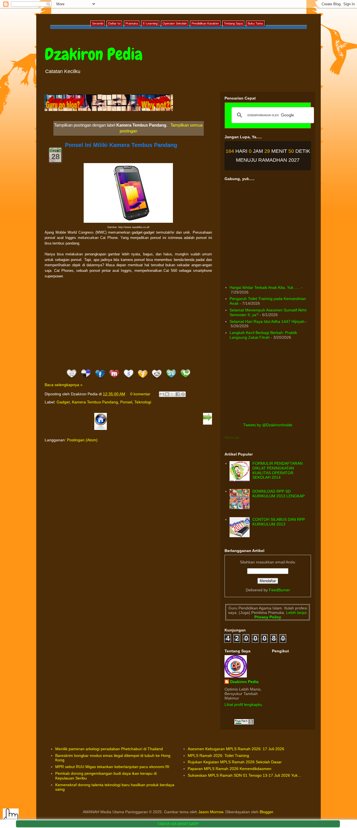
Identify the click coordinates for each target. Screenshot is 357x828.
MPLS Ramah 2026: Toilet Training (218, 755)
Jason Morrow (210, 812)
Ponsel (126, 402)
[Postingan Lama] (207, 423)
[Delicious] (85, 379)
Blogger (266, 812)
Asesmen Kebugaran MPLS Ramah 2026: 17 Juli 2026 (236, 749)
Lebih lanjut (296, 612)
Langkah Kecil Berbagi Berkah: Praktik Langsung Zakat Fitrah (263, 335)
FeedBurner (279, 590)
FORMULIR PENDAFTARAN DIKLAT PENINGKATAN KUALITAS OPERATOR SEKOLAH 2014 (277, 470)
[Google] (128, 379)
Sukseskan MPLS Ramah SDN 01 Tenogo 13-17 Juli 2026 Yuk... (244, 775)
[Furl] (142, 379)
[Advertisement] (128, 323)
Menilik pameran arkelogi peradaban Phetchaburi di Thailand (109, 749)
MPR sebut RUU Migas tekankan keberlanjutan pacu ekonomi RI (112, 766)
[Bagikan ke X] (172, 394)
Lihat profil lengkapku (243, 704)
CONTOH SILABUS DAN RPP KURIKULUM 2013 (278, 521)
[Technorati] (185, 379)
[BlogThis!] (167, 394)
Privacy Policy (267, 617)
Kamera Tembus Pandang (95, 402)
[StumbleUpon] (171, 379)
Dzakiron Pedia (94, 54)
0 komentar (140, 394)
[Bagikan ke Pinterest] (183, 394)
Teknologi (142, 402)
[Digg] (71, 379)
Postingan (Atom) (82, 440)
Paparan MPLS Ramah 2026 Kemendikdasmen (229, 768)
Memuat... (233, 437)
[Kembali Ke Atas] (11, 816)
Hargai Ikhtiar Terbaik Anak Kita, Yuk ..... (265, 287)
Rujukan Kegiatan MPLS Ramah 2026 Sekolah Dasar (235, 762)
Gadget (63, 402)
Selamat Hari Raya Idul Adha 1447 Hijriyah (267, 321)
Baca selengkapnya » (64, 384)
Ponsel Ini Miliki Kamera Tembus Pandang (121, 145)
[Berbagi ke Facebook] (177, 394)
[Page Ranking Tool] (244, 723)
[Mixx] (114, 379)
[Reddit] (157, 379)
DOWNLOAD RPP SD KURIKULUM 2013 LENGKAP (278, 493)
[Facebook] (100, 379)
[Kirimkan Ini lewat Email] (162, 394)
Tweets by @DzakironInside (267, 425)
